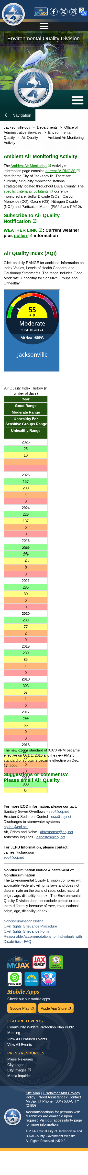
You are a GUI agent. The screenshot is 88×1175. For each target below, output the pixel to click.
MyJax (41, 12)
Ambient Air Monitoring (31, 166)
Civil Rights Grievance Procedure (30, 926)
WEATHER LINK (23, 230)
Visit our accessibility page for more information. (54, 1122)
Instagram (73, 12)
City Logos (15, 1065)
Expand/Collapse (77, 100)
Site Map (33, 1093)
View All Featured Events (27, 1039)
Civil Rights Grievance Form (26, 931)
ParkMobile (14, 979)
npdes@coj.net (16, 827)
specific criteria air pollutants (28, 191)
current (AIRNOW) (62, 171)
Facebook (54, 12)
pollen (23, 235)
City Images (19, 1070)
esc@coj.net (61, 816)
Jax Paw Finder (48, 979)
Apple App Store (57, 1007)
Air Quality (30, 137)
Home (33, 87)
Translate (83, 12)
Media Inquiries (19, 1076)
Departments (47, 127)
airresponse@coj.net (56, 832)
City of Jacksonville (16, 14)
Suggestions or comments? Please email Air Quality (36, 777)
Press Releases (20, 1059)
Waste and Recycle (56, 962)
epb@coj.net (14, 857)
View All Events (19, 1044)
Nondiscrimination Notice (24, 921)
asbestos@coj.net (50, 837)
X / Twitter (63, 12)
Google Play (23, 1007)
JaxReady (39, 962)
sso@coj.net (59, 811)
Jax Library (31, 979)
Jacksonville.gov (17, 127)
